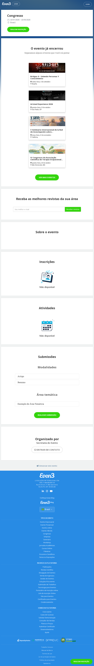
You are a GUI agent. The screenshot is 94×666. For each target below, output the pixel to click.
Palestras (47, 551)
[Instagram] (47, 492)
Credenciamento (47, 602)
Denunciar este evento (48, 466)
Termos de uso (47, 653)
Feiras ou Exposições (47, 557)
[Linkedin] (42, 492)
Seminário (47, 540)
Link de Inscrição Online (47, 593)
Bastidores (47, 663)
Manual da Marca (47, 650)
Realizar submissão (47, 415)
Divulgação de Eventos (47, 573)
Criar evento (47, 612)
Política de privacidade (47, 660)
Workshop (47, 543)
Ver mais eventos (47, 177)
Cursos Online (47, 548)
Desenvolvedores (47, 629)
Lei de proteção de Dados (47, 657)
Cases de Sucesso (47, 615)
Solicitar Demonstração (47, 618)
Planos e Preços (47, 624)
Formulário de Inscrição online (47, 590)
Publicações (47, 567)
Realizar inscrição (18, 29)
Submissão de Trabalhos (47, 584)
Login (16, 4)
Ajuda (47, 632)
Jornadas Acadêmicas (47, 545)
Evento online (47, 528)
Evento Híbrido (47, 531)
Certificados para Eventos (47, 599)
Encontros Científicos (47, 554)
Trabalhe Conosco (47, 647)
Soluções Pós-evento (47, 582)
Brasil (47, 509)
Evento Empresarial (47, 522)
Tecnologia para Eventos (47, 587)
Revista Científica (47, 570)
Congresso (47, 534)
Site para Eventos (47, 596)
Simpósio (47, 537)
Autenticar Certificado (47, 626)
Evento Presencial (47, 525)
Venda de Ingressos (47, 576)
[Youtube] (51, 492)
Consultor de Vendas (47, 621)
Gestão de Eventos (47, 579)
